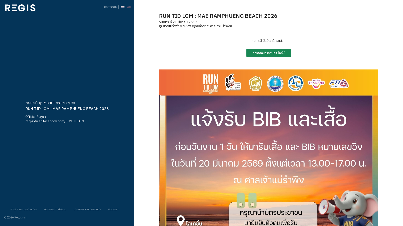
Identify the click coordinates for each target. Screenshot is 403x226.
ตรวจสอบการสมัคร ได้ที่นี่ (269, 53)
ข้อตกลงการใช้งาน (55, 209)
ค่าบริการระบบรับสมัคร (23, 209)
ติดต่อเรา (113, 209)
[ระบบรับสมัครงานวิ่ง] (20, 6)
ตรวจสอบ (110, 7)
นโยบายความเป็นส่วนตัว (87, 209)
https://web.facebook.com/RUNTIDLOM (54, 121)
